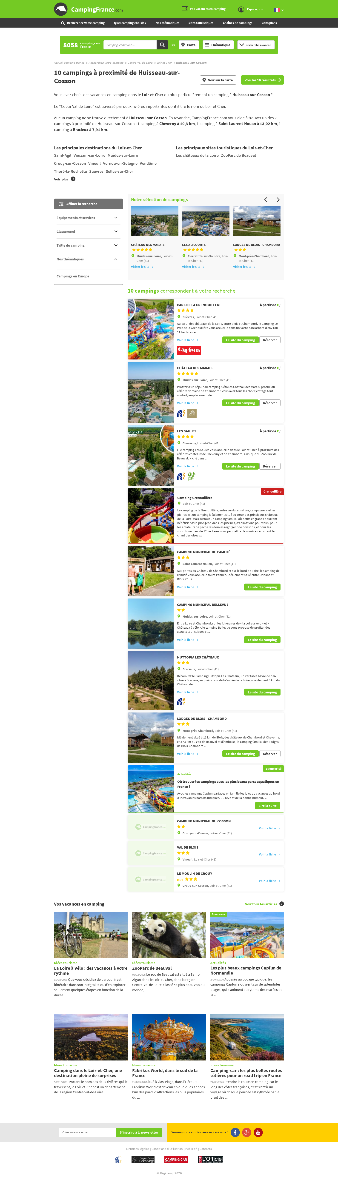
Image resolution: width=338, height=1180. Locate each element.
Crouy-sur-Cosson (70, 163)
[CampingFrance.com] (169, 9)
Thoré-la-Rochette (70, 171)
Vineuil (94, 163)
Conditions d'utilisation (167, 1149)
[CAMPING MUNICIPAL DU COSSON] (151, 827)
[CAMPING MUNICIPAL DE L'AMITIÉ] (151, 571)
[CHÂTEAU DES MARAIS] (151, 392)
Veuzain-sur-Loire (89, 155)
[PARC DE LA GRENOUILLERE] (151, 329)
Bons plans (269, 23)
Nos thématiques (167, 23)
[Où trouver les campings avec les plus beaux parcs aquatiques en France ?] (151, 788)
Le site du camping (240, 340)
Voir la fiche (185, 340)
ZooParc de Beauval (238, 155)
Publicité (191, 1149)
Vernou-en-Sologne (120, 163)
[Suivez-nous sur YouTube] (258, 1132)
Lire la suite (268, 805)
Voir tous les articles (261, 904)
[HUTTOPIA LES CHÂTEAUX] (151, 680)
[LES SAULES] (151, 455)
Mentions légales (137, 1149)
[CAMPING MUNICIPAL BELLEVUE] (151, 624)
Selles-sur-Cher (119, 171)
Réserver (270, 340)
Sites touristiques (201, 23)
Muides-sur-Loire (123, 155)
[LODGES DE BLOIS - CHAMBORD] (151, 738)
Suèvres (96, 171)
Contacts (206, 1149)
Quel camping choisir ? (130, 23)
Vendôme (148, 163)
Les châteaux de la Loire (197, 155)
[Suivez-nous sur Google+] (246, 1132)
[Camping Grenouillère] (151, 515)
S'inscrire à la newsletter (139, 1132)
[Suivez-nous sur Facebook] (235, 1132)
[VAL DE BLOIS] (151, 853)
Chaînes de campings (237, 23)
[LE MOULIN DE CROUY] (151, 879)
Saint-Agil (62, 155)
